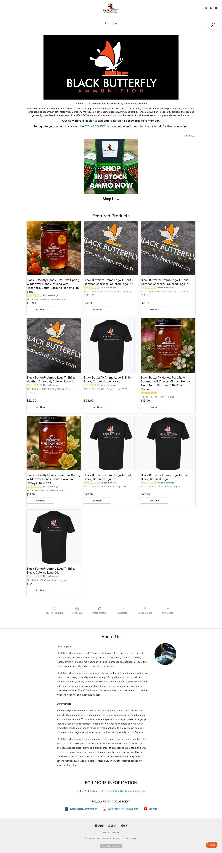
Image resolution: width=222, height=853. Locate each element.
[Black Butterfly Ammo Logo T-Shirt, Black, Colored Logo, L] (168, 443)
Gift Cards (167, 612)
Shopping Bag (145, 612)
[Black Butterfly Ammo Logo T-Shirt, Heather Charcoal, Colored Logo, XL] (168, 248)
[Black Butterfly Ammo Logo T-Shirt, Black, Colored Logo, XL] (54, 537)
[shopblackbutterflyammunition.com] (111, 8)
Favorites (122, 612)
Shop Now (111, 23)
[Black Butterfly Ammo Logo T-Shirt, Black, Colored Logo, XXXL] (111, 345)
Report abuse (131, 838)
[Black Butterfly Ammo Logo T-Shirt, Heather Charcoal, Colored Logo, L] (54, 345)
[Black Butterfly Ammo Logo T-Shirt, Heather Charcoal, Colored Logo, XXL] (111, 248)
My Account (77, 612)
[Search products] (213, 25)
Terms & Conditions (111, 832)
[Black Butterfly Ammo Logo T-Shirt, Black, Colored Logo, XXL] (111, 443)
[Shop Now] (111, 166)
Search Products (54, 612)
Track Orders (99, 612)
